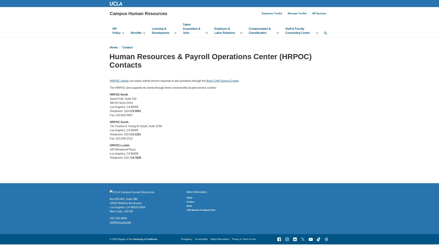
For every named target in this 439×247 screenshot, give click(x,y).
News (189, 206)
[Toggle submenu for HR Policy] (123, 32)
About (189, 198)
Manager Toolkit (297, 13)
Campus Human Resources (138, 13)
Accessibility (201, 239)
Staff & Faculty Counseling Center (297, 30)
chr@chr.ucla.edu (120, 222)
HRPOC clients (119, 80)
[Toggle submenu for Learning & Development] (175, 32)
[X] (303, 239)
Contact (127, 47)
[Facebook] (279, 239)
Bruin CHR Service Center (222, 80)
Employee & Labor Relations (224, 30)
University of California (145, 239)
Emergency (186, 239)
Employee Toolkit (272, 13)
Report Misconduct (220, 239)
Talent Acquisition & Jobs (191, 28)
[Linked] (295, 239)
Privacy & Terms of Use (244, 239)
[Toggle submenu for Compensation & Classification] (277, 32)
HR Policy (116, 30)
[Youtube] (310, 239)
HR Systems (319, 13)
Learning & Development (160, 30)
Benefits (136, 32)
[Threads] (326, 239)
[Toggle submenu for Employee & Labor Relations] (241, 32)
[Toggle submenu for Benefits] (144, 32)
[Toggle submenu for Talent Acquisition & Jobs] (206, 32)
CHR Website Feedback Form (201, 210)
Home (113, 47)
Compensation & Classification (260, 30)
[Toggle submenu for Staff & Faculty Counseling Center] (317, 32)
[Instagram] (287, 239)
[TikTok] (318, 239)
